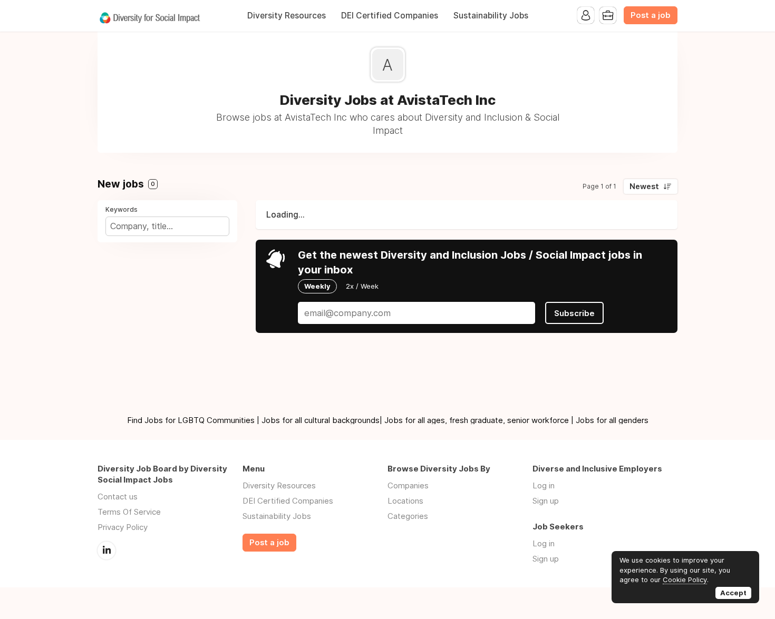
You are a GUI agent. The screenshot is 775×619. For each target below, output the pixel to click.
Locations (405, 501)
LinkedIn (106, 550)
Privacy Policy (123, 527)
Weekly (317, 286)
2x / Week (362, 286)
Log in (543, 485)
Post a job (651, 15)
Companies (408, 485)
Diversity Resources (286, 16)
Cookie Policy (685, 579)
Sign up (545, 501)
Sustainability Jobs (490, 16)
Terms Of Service (129, 512)
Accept (733, 592)
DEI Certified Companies (389, 16)
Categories (408, 516)
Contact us (118, 497)
